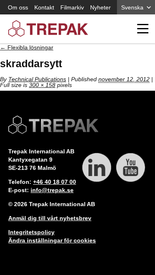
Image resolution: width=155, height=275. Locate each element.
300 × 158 (42, 85)
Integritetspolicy (31, 232)
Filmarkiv (72, 7)
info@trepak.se (52, 190)
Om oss (18, 7)
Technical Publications (37, 79)
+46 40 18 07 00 (54, 182)
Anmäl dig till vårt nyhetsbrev (49, 218)
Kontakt (44, 7)
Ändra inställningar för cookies (52, 240)
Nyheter (100, 7)
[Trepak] (48, 29)
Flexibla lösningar (26, 47)
